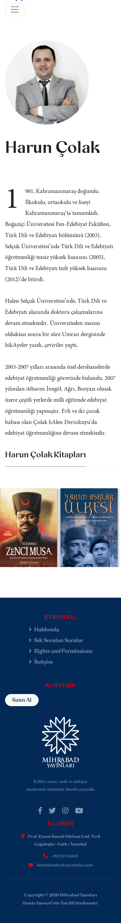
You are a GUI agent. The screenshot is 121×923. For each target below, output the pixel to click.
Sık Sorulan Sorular (58, 640)
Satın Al (22, 699)
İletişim (43, 661)
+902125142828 (64, 856)
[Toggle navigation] (14, 9)
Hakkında (46, 629)
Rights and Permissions (63, 651)
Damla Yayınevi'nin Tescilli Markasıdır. (61, 903)
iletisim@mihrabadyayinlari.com (65, 865)
